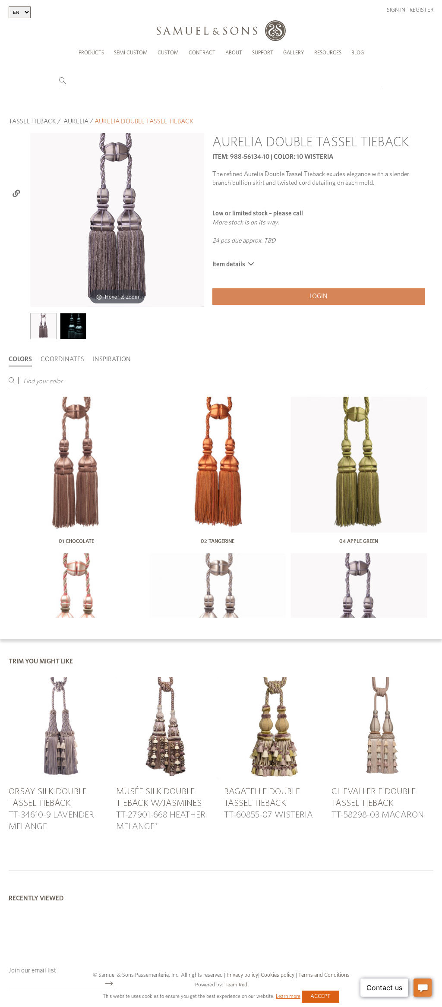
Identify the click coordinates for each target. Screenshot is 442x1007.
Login (318, 296)
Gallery (293, 52)
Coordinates (62, 359)
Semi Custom (131, 52)
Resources (327, 52)
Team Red (235, 985)
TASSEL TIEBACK (32, 121)
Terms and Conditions (323, 975)
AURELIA (75, 121)
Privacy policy (242, 975)
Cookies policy (277, 975)
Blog (357, 52)
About (233, 52)
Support (262, 52)
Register (421, 10)
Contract (202, 52)
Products (91, 52)
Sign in (396, 10)
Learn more (288, 996)
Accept (320, 996)
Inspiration (112, 359)
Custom (168, 52)
